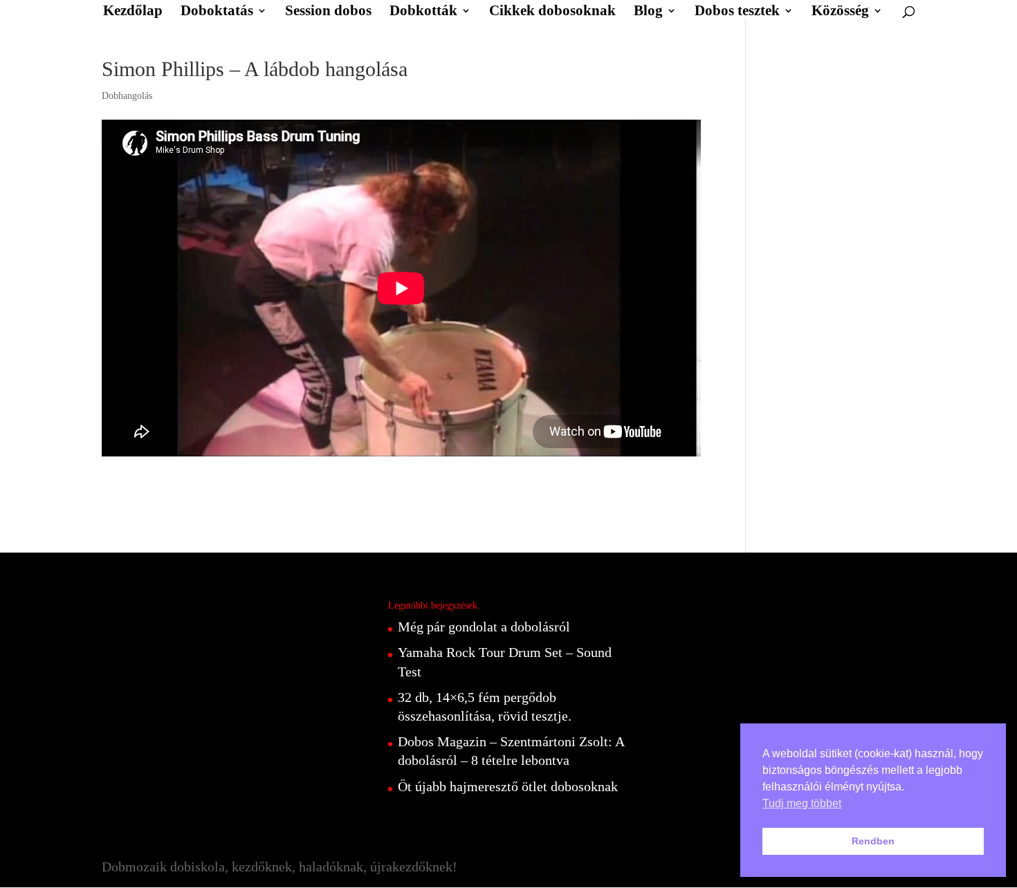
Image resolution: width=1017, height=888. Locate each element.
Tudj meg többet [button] (801, 803)
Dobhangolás (127, 96)
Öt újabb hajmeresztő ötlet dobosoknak (508, 786)
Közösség (840, 12)
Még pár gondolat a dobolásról (484, 626)
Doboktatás (217, 12)
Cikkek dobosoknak (552, 12)
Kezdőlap (133, 12)
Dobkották (423, 12)
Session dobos (328, 12)
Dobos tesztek (737, 12)
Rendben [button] (873, 841)
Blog (648, 12)
